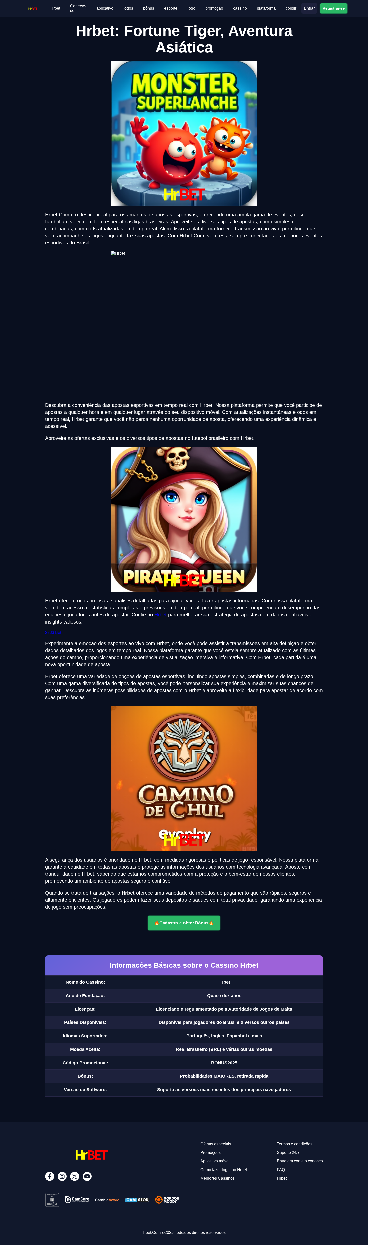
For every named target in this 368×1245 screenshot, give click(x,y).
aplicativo (104, 8)
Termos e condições (294, 1144)
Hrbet (55, 8)
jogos (128, 8)
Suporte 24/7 (288, 1152)
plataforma (266, 8)
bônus (148, 8)
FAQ (281, 1170)
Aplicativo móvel (215, 1161)
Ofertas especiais (215, 1144)
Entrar (309, 8)
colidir (291, 8)
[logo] (32, 7)
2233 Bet (53, 632)
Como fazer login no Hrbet (223, 1170)
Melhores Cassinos (217, 1178)
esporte (170, 8)
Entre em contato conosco (300, 1161)
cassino (240, 8)
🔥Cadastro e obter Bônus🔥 (184, 922)
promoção (214, 8)
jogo (191, 8)
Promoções (210, 1152)
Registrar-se (333, 8)
